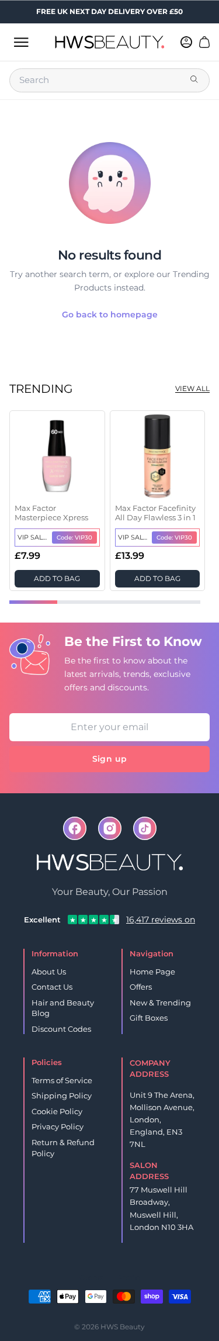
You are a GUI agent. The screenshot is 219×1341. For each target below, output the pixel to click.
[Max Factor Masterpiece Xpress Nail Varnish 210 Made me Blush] (57, 456)
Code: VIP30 (74, 537)
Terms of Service (62, 1080)
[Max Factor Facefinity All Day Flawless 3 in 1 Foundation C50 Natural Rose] (157, 456)
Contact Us (52, 986)
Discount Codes (61, 1029)
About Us (49, 971)
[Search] (195, 80)
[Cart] (204, 42)
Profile (128, 1277)
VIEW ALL (192, 388)
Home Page (152, 971)
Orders (91, 1277)
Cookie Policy (57, 1111)
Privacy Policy (58, 1126)
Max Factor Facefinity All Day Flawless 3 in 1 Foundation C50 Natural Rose (155, 513)
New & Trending (160, 1002)
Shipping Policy (62, 1095)
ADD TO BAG (57, 578)
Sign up (109, 759)
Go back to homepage (110, 314)
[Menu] (21, 42)
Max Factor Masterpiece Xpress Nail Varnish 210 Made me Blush (56, 513)
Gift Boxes (149, 1017)
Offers (141, 986)
